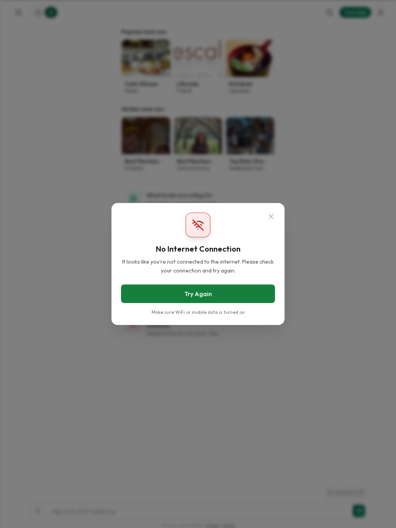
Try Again (198, 294)
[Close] (271, 216)
